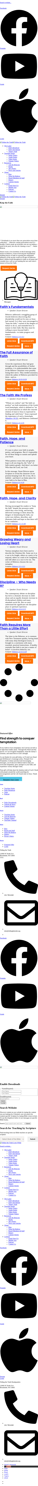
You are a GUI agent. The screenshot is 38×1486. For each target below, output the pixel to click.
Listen (1, 784)
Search (2, 1123)
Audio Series (12, 157)
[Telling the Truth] (13, 142)
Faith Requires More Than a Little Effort (15, 627)
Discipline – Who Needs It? (18, 584)
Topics (6, 1476)
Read (1, 798)
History (10, 180)
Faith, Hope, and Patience (12, 440)
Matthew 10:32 (12, 418)
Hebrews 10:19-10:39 (19, 379)
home (6, 1470)
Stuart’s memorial (10, 1465)
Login (2, 139)
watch (6, 1474)
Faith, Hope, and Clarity (18, 498)
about (6, 1478)
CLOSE (3, 1103)
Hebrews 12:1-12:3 (18, 566)
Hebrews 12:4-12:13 (19, 609)
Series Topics (12, 155)
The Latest (7, 146)
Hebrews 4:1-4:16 (18, 423)
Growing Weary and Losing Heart (15, 541)
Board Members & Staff (16, 178)
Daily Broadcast (13, 148)
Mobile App (12, 187)
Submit (28, 1123)
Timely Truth (12, 151)
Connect (7, 184)
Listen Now (11, 341)
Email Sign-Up (13, 185)
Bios (10, 174)
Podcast (11, 189)
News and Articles (14, 170)
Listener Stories (13, 182)
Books (10, 167)
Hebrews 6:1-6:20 (18, 482)
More (27, 346)
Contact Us (12, 191)
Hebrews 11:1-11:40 (19, 524)
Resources (7, 163)
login (6, 1468)
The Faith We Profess (16, 395)
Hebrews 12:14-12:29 (19, 652)
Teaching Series (9, 153)
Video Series (12, 159)
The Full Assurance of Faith (16, 354)
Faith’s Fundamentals (17, 307)
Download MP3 (27, 341)
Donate (2, 840)
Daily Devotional (14, 150)
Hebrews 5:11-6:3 (18, 337)
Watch (1, 810)
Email (5, 1097)
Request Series (8, 268)
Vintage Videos (13, 161)
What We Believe (14, 176)
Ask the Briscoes (14, 165)
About (6, 172)
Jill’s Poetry (12, 168)
